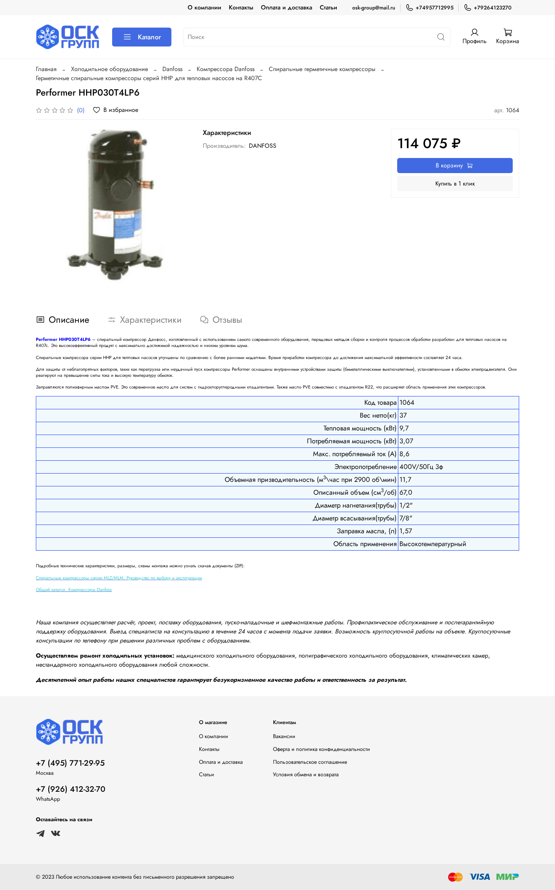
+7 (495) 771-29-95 (70, 763)
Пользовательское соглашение (310, 762)
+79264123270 (493, 7)
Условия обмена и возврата (306, 774)
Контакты (241, 7)
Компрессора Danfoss (225, 69)
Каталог (149, 37)
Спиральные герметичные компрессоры (322, 69)
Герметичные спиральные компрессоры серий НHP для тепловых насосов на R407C (149, 78)
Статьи (328, 7)
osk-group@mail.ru (373, 7)
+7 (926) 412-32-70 (70, 789)
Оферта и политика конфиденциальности (321, 749)
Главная (46, 69)
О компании (204, 7)
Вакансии (284, 736)
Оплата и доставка (286, 7)
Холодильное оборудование (109, 69)
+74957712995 (434, 7)
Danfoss (172, 69)
